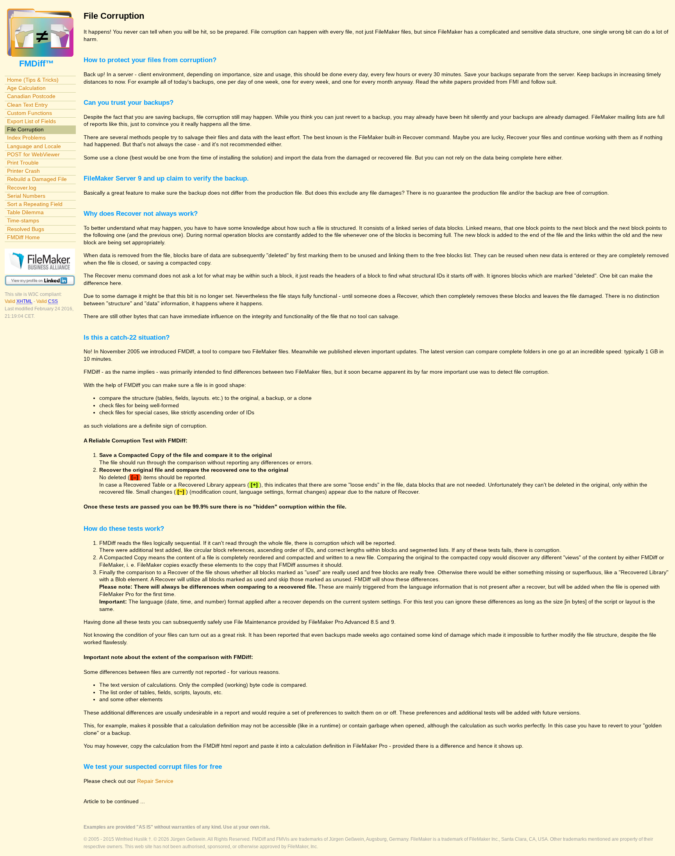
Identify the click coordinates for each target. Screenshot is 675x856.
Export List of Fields (31, 121)
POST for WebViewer (33, 154)
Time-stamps (23, 220)
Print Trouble (23, 162)
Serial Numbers (26, 196)
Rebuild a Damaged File (37, 179)
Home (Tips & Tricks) (33, 80)
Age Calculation (26, 88)
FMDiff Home (23, 237)
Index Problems (26, 137)
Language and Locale (34, 146)
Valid (18, 301)
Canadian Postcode (31, 96)
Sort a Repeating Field (34, 204)
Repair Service (155, 781)
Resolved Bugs (25, 229)
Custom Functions (29, 113)
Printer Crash (23, 171)
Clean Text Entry (27, 105)
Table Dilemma (25, 212)
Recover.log (21, 187)
